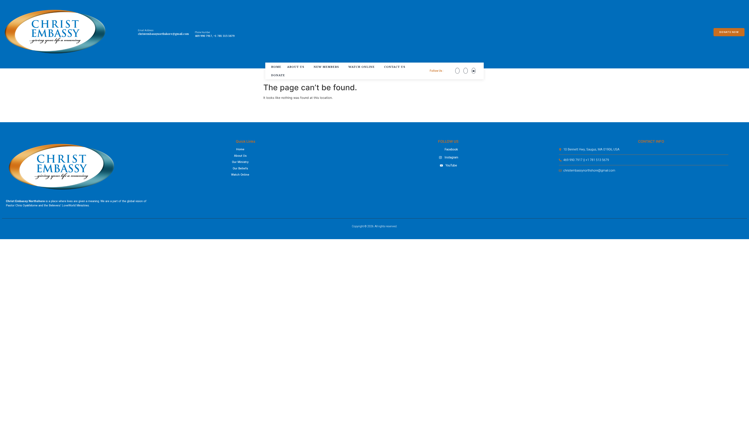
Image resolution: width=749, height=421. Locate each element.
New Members (326, 67)
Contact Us (394, 67)
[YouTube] (474, 71)
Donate (278, 75)
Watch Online (361, 67)
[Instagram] (465, 71)
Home (276, 67)
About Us (295, 67)
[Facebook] (457, 71)
